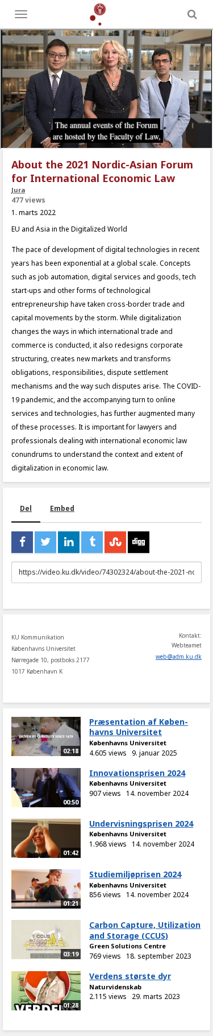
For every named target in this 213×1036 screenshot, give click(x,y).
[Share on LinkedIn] (69, 542)
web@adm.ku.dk (179, 657)
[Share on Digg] (138, 542)
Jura (18, 189)
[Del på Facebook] (22, 542)
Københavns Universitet (127, 742)
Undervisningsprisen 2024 (141, 823)
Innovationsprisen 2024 (137, 772)
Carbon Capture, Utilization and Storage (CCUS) (145, 930)
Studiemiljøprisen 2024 (135, 874)
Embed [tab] (62, 508)
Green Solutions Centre (127, 946)
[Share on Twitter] (45, 542)
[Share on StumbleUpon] (115, 542)
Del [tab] (26, 508)
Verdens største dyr (130, 976)
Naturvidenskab (115, 987)
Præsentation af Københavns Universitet (138, 727)
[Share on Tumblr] (92, 542)
